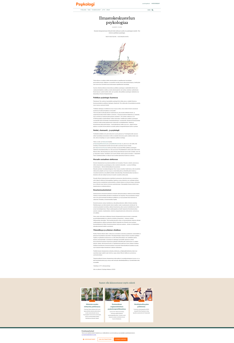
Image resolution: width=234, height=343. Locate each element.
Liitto (103, 10)
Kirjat (108, 10)
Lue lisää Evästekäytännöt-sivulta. (89, 334)
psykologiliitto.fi (146, 3)
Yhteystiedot (155, 3)
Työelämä (83, 10)
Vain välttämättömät (105, 339)
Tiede (89, 10)
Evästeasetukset (90, 339)
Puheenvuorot (96, 10)
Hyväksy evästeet (120, 339)
